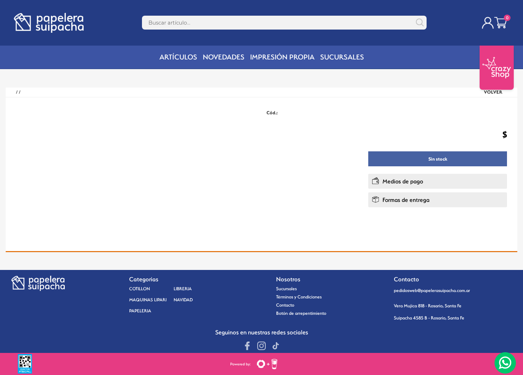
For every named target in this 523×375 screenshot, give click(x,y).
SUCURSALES (342, 57)
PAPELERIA (140, 310)
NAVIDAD (183, 299)
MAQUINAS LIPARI (148, 299)
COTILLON (139, 288)
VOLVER (493, 92)
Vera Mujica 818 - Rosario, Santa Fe (427, 305)
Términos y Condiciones (299, 297)
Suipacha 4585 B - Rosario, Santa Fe (429, 318)
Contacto (285, 305)
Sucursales (286, 288)
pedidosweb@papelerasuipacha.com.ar (432, 290)
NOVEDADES (223, 57)
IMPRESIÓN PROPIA (282, 57)
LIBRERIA (183, 288)
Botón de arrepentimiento (301, 313)
